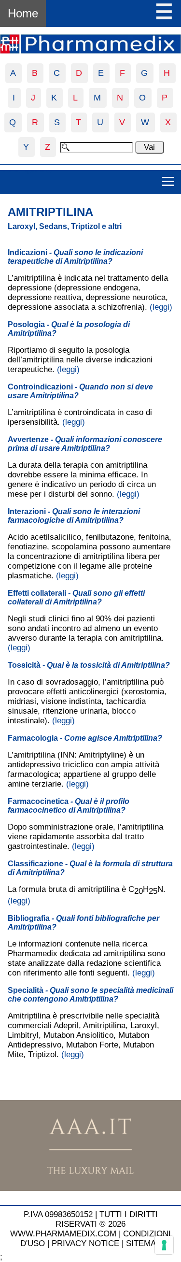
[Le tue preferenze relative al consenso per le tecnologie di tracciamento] (164, 1245)
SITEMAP (143, 1243)
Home (23, 13)
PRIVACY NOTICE (85, 1243)
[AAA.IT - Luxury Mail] (90, 1188)
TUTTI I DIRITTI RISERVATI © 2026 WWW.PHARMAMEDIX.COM (84, 1224)
